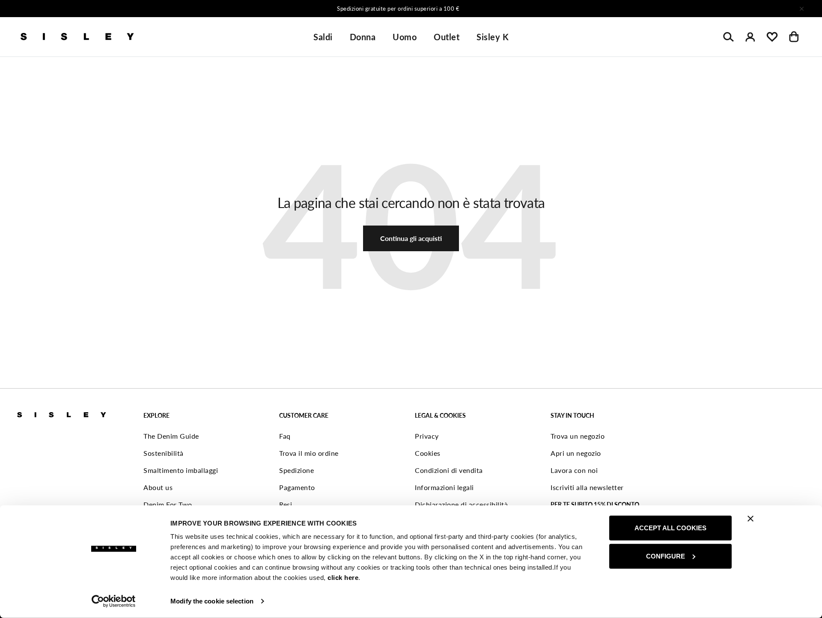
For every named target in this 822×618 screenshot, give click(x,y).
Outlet (446, 37)
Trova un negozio (578, 436)
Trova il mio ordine (309, 453)
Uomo (405, 37)
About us (158, 487)
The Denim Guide (171, 436)
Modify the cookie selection (211, 601)
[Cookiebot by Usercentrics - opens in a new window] (113, 601)
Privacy (427, 436)
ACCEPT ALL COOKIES (670, 528)
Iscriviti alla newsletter (587, 487)
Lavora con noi (574, 470)
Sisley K (493, 37)
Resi (285, 504)
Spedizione (296, 470)
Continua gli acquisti (411, 238)
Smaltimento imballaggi (180, 470)
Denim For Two (167, 504)
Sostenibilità (163, 453)
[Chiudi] (801, 8)
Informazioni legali (444, 487)
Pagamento (297, 487)
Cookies (428, 453)
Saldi (323, 37)
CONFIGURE (665, 555)
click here (343, 577)
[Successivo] (524, 8)
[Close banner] (751, 519)
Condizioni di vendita (449, 470)
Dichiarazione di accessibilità (461, 504)
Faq (285, 436)
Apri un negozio (576, 453)
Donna (363, 37)
